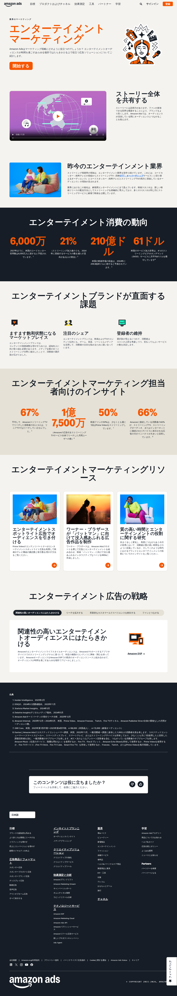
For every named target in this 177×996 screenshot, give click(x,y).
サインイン (152, 3)
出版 (99, 877)
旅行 (99, 890)
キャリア (135, 960)
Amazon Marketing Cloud (64, 918)
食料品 (100, 859)
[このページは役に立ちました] (140, 784)
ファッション (103, 851)
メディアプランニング (63, 841)
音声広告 (13, 889)
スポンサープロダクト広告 (20, 872)
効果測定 (80, 3)
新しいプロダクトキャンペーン (66, 938)
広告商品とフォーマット (22, 861)
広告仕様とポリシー (150, 846)
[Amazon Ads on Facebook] (31, 965)
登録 (167, 3)
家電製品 (101, 842)
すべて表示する (15, 898)
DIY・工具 (102, 873)
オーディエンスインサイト (64, 836)
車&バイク (102, 833)
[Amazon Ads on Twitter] (16, 965)
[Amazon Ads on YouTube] (26, 965)
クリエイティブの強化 (63, 857)
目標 (32, 3)
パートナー (104, 3)
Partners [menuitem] (146, 863)
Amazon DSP (59, 914)
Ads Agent (58, 942)
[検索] (141, 4)
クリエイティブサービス (63, 862)
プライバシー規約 (51, 960)
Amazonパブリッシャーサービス (66, 928)
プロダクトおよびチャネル (54, 3)
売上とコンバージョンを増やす (22, 846)
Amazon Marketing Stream (65, 884)
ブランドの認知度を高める (20, 833)
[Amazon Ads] (11, 4)
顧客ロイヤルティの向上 (19, 851)
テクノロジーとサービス (66, 907)
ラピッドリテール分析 (63, 897)
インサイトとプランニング (66, 830)
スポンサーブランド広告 (19, 876)
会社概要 (13, 960)
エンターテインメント (107, 846)
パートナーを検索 (149, 868)
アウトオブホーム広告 (18, 894)
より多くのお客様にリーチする (22, 837)
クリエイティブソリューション (66, 851)
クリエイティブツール (63, 866)
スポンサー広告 (15, 867)
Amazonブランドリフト (63, 879)
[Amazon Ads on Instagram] (21, 965)
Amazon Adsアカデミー (151, 833)
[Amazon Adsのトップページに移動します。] (34, 981)
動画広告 (13, 885)
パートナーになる (149, 873)
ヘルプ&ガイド (148, 842)
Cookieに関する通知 (98, 960)
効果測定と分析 (63, 874)
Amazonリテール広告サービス (66, 934)
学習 (118, 3)
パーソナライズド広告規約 (74, 960)
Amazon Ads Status (119, 960)
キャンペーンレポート (63, 888)
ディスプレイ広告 (16, 880)
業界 (100, 828)
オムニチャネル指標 (62, 893)
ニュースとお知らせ (150, 855)
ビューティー (103, 837)
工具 (91, 3)
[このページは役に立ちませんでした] (132, 784)
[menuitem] (22, 885)
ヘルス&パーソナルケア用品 (109, 864)
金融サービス (103, 855)
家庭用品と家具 (104, 868)
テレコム (101, 881)
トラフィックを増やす (18, 842)
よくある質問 (147, 851)
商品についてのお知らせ (152, 837)
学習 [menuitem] (144, 828)
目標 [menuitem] (12, 828)
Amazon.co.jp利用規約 (30, 960)
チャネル (103, 899)
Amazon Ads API (60, 923)
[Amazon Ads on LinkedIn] (11, 965)
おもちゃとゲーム (105, 886)
